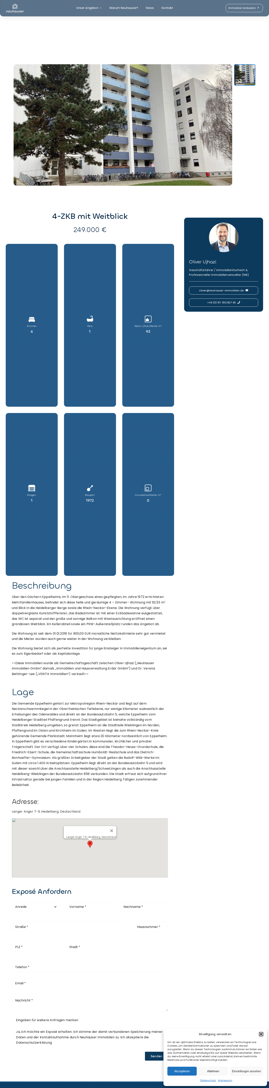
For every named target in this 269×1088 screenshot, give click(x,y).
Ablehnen (213, 1071)
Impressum (225, 1080)
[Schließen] (111, 830)
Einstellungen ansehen (246, 1071)
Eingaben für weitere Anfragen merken (47, 1020)
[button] (261, 1034)
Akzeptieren (182, 1071)
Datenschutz (208, 1080)
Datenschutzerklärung (34, 1042)
